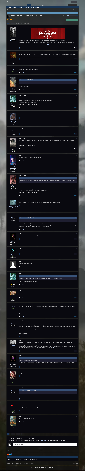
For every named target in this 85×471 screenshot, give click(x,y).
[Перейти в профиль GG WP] (13, 236)
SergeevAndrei (13, 254)
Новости (23, 17)
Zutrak (13, 217)
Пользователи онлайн (35, 7)
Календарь (15, 7)
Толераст (13, 297)
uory (13, 380)
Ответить (72, 19)
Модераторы (26, 7)
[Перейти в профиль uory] (13, 375)
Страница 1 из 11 (26, 23)
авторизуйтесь (43, 440)
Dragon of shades (13, 121)
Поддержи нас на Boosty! (45, 5)
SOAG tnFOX (13, 409)
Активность (35, 5)
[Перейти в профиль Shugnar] (13, 99)
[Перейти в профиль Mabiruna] (13, 82)
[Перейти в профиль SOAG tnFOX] (13, 405)
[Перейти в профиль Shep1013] (13, 179)
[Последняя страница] (21, 23)
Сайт (29, 5)
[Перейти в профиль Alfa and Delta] (13, 342)
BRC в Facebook (57, 5)
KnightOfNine (13, 323)
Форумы (9, 7)
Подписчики (72, 15)
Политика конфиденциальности (40, 467)
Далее (19, 23)
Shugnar (13, 104)
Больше (64, 5)
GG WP (13, 241)
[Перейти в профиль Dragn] (8, 16)
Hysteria (13, 166)
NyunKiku (13, 60)
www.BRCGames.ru (21, 5)
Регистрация (74, 1)
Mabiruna (13, 88)
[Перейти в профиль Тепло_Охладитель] (13, 202)
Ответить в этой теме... (19, 444)
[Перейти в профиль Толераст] (13, 293)
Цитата (22, 47)
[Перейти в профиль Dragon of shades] (13, 116)
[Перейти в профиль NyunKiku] (13, 55)
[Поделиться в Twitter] (10, 454)
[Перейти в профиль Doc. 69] (13, 142)
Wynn (13, 131)
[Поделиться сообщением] (76, 26)
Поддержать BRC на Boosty (42, 12)
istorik (13, 69)
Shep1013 (13, 185)
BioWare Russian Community (17, 2)
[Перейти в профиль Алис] (13, 421)
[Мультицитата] (19, 48)
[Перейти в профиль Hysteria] (13, 160)
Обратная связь (50, 467)
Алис (13, 427)
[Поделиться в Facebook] (11, 454)
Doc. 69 (13, 148)
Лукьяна (13, 306)
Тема (32, 467)
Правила (20, 7)
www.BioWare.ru (12, 5)
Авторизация (66, 15)
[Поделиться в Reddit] (8, 454)
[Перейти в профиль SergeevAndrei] (13, 251)
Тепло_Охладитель (13, 207)
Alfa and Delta (13, 345)
